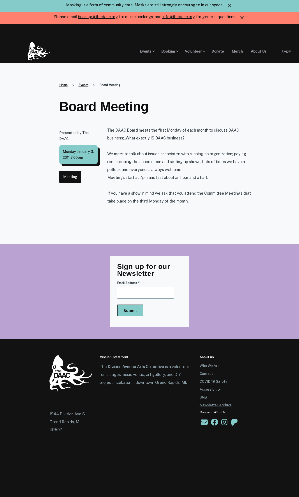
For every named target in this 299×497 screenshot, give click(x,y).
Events (83, 85)
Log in (286, 51)
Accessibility (210, 389)
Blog (203, 397)
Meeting (70, 177)
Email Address (127, 283)
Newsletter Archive (216, 405)
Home (63, 85)
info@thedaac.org (178, 16)
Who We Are (210, 366)
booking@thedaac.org (98, 16)
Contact (206, 374)
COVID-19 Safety (213, 381)
